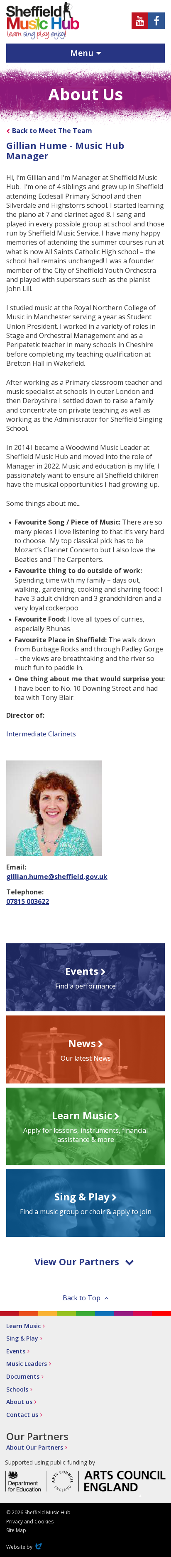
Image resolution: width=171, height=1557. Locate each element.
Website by (25, 1546)
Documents (22, 1376)
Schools (17, 1389)
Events (15, 1351)
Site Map (16, 1530)
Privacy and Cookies (30, 1521)
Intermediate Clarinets (41, 733)
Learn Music (23, 1326)
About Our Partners (34, 1447)
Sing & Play (22, 1338)
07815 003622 (27, 901)
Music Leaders (26, 1364)
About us (19, 1402)
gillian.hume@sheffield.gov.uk (56, 876)
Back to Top (82, 1297)
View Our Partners (76, 1261)
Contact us (22, 1415)
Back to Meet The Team (52, 130)
